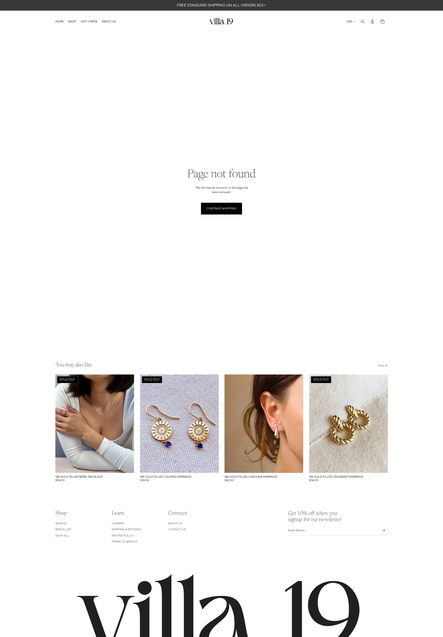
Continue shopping (221, 208)
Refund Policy (123, 535)
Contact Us (177, 529)
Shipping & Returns (126, 529)
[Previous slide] (62, 424)
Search (60, 523)
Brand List (63, 529)
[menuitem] (59, 21)
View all (383, 365)
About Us (175, 523)
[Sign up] (384, 530)
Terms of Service (124, 541)
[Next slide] (127, 424)
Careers (118, 523)
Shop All (62, 535)
